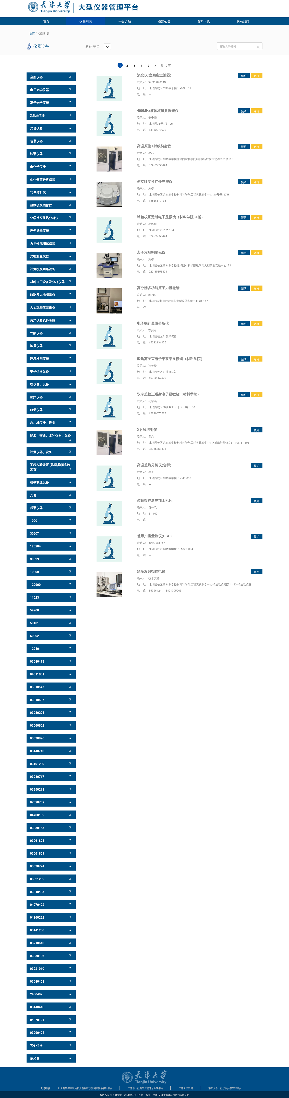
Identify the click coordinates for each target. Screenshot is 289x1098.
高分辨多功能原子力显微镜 (158, 287)
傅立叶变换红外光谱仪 (154, 181)
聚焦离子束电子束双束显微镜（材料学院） (170, 358)
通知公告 (164, 21)
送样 (256, 76)
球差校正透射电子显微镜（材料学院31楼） (171, 216)
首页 (46, 21)
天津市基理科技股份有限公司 (174, 1094)
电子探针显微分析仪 (153, 323)
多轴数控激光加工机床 (154, 500)
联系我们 (243, 21)
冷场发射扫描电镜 (151, 571)
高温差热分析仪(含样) (154, 464)
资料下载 (203, 21)
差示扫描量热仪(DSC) (154, 535)
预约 (244, 76)
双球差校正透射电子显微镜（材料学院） (169, 394)
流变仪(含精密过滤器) (154, 75)
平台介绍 (125, 21)
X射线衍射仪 (147, 429)
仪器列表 (85, 21)
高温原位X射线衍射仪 (154, 145)
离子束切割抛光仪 (151, 252)
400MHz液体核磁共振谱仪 (158, 110)
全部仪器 (36, 77)
